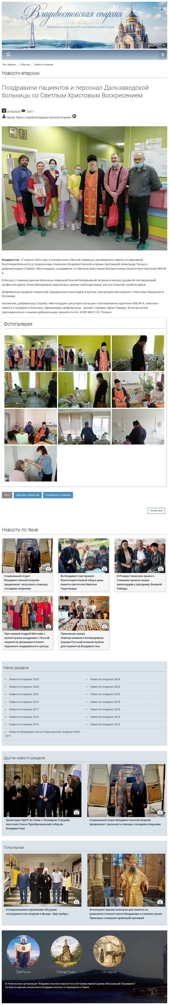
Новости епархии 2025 (24, 679)
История (109, 972)
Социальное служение (58, 495)
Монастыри (66, 972)
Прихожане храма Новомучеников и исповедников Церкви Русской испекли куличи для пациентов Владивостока (82, 640)
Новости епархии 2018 (105, 702)
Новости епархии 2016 (105, 709)
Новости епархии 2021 (24, 694)
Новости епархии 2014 (105, 716)
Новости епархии (43, 64)
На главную (9, 64)
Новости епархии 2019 (24, 702)
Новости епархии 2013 (24, 724)
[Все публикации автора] (74, 117)
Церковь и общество (27, 495)
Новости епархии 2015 (24, 716)
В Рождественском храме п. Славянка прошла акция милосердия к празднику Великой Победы (139, 582)
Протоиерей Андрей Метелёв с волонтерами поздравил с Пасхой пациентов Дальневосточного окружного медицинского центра (26, 640)
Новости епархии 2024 (105, 679)
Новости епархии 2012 (105, 724)
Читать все (156, 510)
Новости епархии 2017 (24, 709)
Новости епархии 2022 (105, 686)
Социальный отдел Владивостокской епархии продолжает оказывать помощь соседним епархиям (26, 582)
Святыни (23, 972)
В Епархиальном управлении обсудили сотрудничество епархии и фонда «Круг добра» (37, 911)
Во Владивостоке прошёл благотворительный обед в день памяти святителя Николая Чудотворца (82, 582)
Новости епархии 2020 (105, 694)
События (25, 64)
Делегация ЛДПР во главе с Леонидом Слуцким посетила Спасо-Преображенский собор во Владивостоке (38, 824)
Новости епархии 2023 (24, 686)
